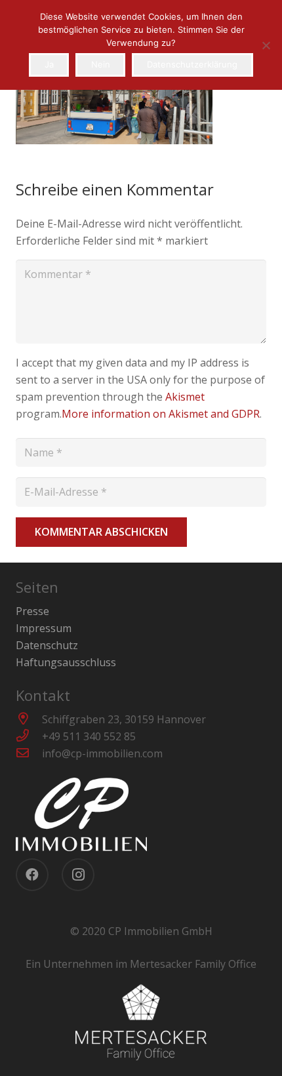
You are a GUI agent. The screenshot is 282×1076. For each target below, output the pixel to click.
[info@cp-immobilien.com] (29, 753)
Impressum (43, 628)
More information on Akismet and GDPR (161, 414)
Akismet (185, 396)
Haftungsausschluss (66, 662)
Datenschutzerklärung (192, 64)
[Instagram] (78, 874)
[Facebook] (32, 874)
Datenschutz (47, 645)
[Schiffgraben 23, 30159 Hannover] (29, 719)
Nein (100, 64)
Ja (49, 64)
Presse (32, 611)
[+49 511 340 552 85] (29, 736)
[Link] (141, 814)
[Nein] (265, 45)
